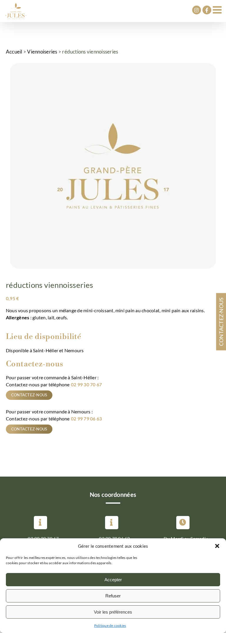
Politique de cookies (110, 625)
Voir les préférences (113, 611)
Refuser (113, 595)
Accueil (14, 52)
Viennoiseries (42, 52)
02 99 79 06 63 (86, 418)
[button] (217, 546)
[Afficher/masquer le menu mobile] (218, 9)
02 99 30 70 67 (86, 384)
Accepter (113, 579)
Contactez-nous (29, 395)
